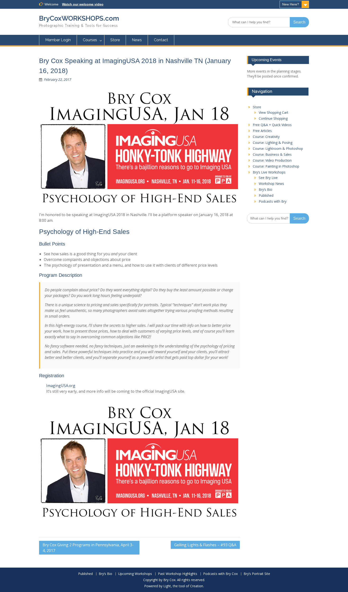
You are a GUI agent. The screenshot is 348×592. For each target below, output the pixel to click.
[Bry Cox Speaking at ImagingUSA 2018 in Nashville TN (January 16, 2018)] (139, 147)
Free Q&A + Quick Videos (272, 125)
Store (115, 40)
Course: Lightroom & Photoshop (278, 148)
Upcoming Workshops (135, 573)
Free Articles (262, 130)
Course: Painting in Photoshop (276, 166)
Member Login (58, 40)
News (137, 40)
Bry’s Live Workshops (269, 172)
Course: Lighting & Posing (272, 142)
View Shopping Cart (273, 112)
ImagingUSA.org (60, 385)
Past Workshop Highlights (177, 573)
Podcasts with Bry (272, 201)
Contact (161, 40)
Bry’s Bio (265, 189)
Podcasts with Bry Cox (220, 573)
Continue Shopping (273, 118)
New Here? (290, 4)
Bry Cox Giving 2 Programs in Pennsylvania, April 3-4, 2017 (88, 547)
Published (266, 195)
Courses (90, 40)
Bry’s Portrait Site (257, 573)
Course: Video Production (272, 160)
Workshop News (271, 183)
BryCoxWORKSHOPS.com (79, 18)
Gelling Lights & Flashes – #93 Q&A (205, 544)
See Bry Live (268, 177)
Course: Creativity (266, 136)
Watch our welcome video (82, 4)
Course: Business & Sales (272, 154)
